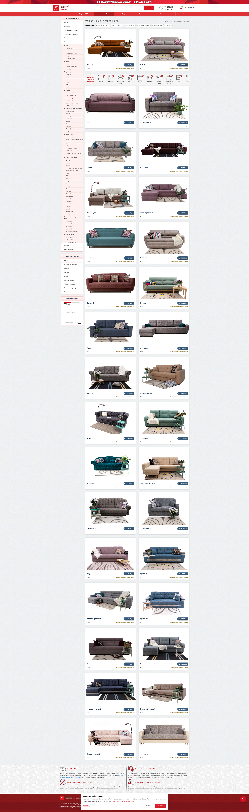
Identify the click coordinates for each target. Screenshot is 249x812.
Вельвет (68, 160)
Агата (89, 122)
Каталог (171, 21)
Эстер (89, 438)
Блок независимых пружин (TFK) (73, 144)
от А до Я (169, 25)
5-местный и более (71, 231)
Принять (160, 805)
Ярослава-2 (144, 168)
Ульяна (89, 168)
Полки (66, 276)
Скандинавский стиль (72, 103)
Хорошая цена (70, 64)
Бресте (121, 775)
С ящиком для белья (71, 237)
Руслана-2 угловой (147, 709)
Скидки (124, 14)
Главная (63, 14)
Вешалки (66, 260)
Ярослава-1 (91, 65)
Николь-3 (144, 303)
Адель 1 (90, 393)
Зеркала (66, 268)
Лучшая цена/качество (72, 66)
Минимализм (69, 105)
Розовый (68, 204)
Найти (149, 8)
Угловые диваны (70, 51)
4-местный (69, 229)
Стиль (67, 87)
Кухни (66, 38)
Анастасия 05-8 (146, 393)
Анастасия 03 (145, 122)
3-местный (69, 226)
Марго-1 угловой (93, 213)
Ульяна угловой (146, 213)
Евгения (143, 258)
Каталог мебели (104, 14)
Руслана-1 (144, 619)
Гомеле (68, 777)
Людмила (90, 483)
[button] (189, 79)
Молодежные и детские (71, 30)
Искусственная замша (72, 170)
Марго (89, 348)
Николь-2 (90, 303)
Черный (68, 214)
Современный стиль (71, 95)
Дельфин (68, 116)
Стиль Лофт (69, 100)
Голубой (68, 189)
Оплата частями (165, 14)
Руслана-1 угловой (94, 709)
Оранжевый (69, 201)
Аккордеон (69, 113)
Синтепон (69, 150)
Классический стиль (71, 93)
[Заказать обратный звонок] (243, 799)
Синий (68, 209)
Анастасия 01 (145, 528)
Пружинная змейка (71, 148)
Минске (78, 777)
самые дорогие (130, 25)
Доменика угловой (147, 483)
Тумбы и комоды (69, 284)
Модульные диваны (71, 56)
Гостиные (67, 26)
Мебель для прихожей (71, 34)
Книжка (68, 121)
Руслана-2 (144, 574)
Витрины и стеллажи (70, 264)
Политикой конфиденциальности (123, 801)
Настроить (86, 805)
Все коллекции (68, 249)
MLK (67, 79)
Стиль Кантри (70, 98)
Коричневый (69, 196)
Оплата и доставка (145, 14)
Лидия (89, 574)
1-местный (69, 221)
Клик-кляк (68, 124)
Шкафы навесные (69, 292)
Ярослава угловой (147, 664)
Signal (67, 82)
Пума (67, 131)
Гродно (73, 777)
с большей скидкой (143, 25)
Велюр (68, 163)
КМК (67, 85)
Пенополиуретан (71, 137)
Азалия (89, 258)
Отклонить (148, 805)
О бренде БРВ (83, 14)
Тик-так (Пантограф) (71, 129)
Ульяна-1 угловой (93, 754)
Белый (68, 186)
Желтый (68, 191)
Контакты (186, 14)
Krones (68, 77)
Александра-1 (92, 528)
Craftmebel (69, 74)
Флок (67, 175)
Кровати (66, 272)
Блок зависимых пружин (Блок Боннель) (74, 140)
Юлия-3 (143, 65)
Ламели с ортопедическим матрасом (73, 154)
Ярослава (144, 438)
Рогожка (68, 173)
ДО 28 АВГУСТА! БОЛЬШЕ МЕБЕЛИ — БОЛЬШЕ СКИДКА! (124, 2)
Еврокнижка (69, 118)
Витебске (62, 777)
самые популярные (102, 25)
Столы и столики (69, 280)
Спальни (66, 22)
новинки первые (157, 25)
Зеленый (68, 194)
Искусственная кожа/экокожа (74, 168)
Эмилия (90, 664)
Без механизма (70, 111)
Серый (68, 206)
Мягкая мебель (68, 42)
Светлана (144, 754)
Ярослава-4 (144, 348)
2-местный (69, 224)
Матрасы (66, 245)
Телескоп (68, 126)
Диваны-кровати (70, 58)
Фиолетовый (69, 211)
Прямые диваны (70, 48)
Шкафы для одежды (70, 288)
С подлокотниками (71, 242)
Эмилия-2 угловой (94, 619)
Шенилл (68, 178)
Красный (68, 199)
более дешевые (117, 25)
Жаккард (68, 165)
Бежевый (68, 184)
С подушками (69, 239)
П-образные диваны (71, 53)
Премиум (68, 69)
